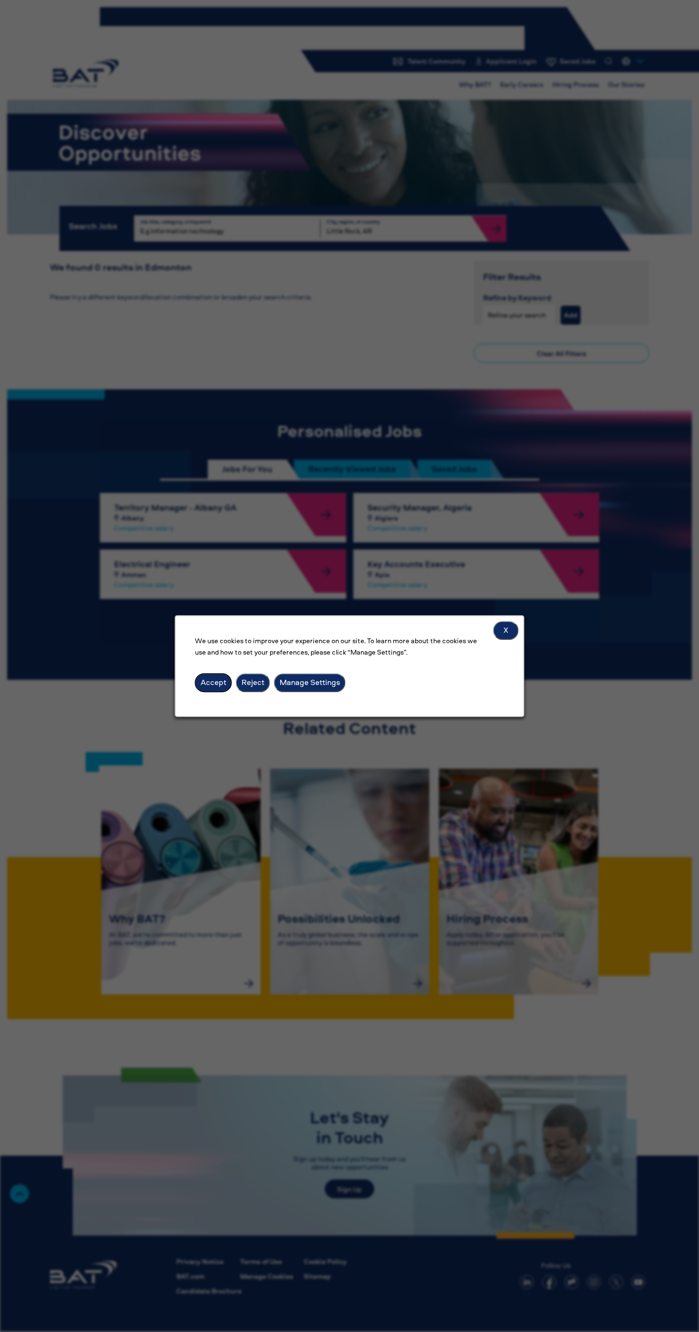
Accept (213, 682)
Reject (253, 682)
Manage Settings (310, 682)
